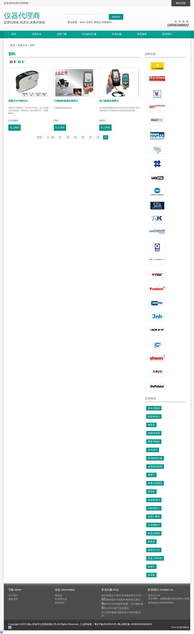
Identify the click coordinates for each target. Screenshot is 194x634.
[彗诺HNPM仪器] (157, 136)
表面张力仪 (154, 550)
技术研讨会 (61, 599)
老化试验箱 (154, 408)
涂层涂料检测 (155, 466)
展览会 (58, 595)
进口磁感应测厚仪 (109, 100)
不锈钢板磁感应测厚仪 (66, 100)
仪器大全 (22, 45)
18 (67, 137)
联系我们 (167, 34)
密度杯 (151, 491)
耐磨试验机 (154, 441)
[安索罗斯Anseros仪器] (157, 94)
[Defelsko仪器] (157, 387)
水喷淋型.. (107, 22)
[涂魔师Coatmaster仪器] (157, 66)
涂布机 (151, 575)
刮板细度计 (154, 508)
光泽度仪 (152, 450)
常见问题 (117, 34)
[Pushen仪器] (157, 289)
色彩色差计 (154, 416)
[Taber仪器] (157, 233)
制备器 (151, 541)
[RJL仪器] (157, 261)
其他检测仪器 (155, 458)
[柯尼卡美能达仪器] (157, 192)
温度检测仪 (154, 500)
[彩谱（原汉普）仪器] (157, 345)
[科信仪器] (157, 373)
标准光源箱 (154, 533)
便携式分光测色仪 (18, 100)
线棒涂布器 (154, 433)
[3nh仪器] (157, 317)
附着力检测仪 (155, 483)
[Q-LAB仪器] (157, 247)
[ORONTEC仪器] (157, 122)
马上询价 (14, 127)
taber (82, 22)
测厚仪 (151, 425)
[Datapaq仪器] (157, 303)
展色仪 (97, 22)
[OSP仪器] (157, 164)
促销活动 (60, 602)
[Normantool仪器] (157, 108)
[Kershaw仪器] (157, 80)
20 (83, 137)
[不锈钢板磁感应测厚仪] (74, 83)
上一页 (50, 137)
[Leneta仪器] (157, 178)
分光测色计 (154, 525)
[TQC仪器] (157, 275)
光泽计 (89, 22)
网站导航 (181, 3)
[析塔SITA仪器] (157, 206)
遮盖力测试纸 (155, 558)
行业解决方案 (89, 34)
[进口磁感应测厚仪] (119, 83)
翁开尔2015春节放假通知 (115, 608)
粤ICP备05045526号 (105, 624)
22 (98, 137)
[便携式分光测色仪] (28, 83)
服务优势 (13, 599)
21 (90, 137)
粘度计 (151, 566)
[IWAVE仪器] (157, 331)
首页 (13, 34)
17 (60, 137)
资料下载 (62, 34)
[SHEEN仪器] (157, 359)
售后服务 (142, 34)
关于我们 (13, 595)
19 (75, 137)
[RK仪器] (157, 220)
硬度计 (151, 475)
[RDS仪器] (157, 150)
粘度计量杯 (154, 516)
